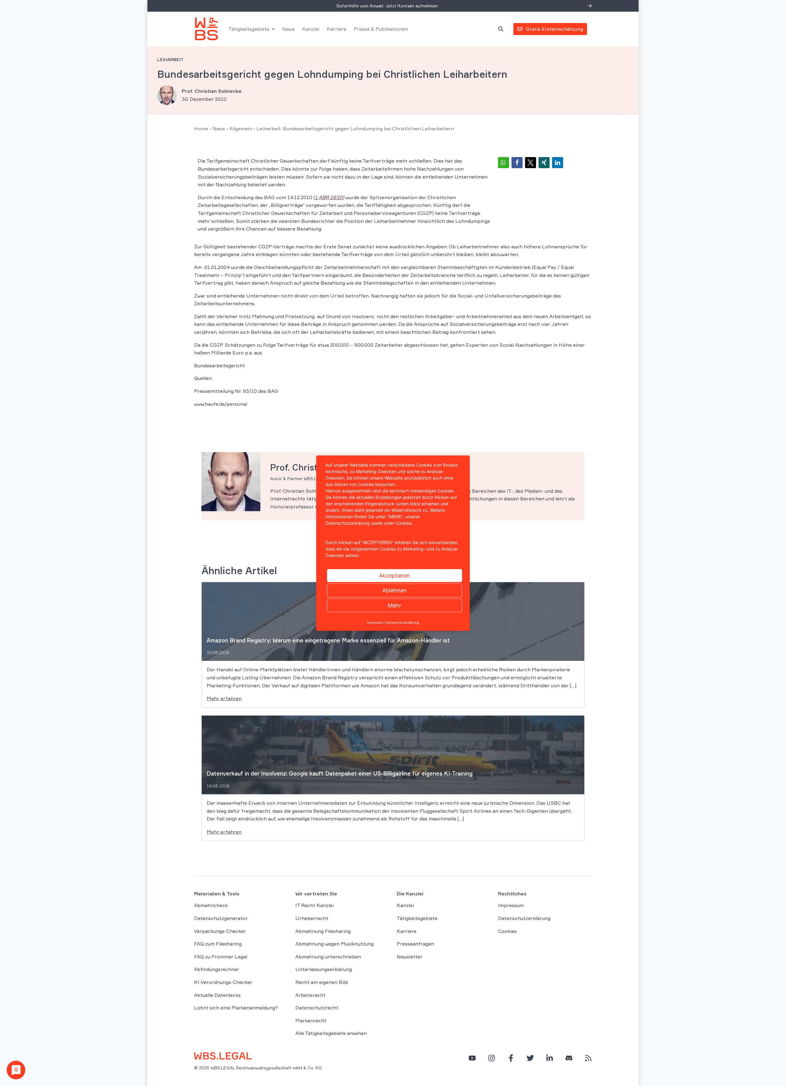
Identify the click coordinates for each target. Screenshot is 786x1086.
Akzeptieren (394, 575)
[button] (503, 162)
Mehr (394, 605)
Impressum (511, 905)
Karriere (336, 29)
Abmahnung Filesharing (323, 931)
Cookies (507, 931)
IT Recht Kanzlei (314, 905)
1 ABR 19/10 (329, 197)
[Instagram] (491, 1058)
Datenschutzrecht (316, 1008)
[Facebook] (511, 1058)
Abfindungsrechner (216, 969)
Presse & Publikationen (381, 29)
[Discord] (569, 1058)
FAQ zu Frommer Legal (220, 957)
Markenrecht (310, 1020)
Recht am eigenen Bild (321, 982)
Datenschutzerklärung (524, 918)
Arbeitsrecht (310, 995)
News (288, 29)
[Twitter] (530, 1058)
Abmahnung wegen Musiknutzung (334, 944)
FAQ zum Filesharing (218, 944)
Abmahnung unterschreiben (328, 957)
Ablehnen (394, 590)
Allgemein (240, 128)
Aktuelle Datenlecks (217, 995)
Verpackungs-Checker (220, 931)
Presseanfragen (415, 944)
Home (201, 128)
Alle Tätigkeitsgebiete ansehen (331, 1033)
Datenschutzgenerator (221, 918)
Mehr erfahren (224, 698)
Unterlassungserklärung (323, 969)
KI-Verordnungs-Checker (223, 982)
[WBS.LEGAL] (206, 29)
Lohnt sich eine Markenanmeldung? (236, 1008)
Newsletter (409, 957)
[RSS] (588, 1058)
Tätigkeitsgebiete (248, 29)
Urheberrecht (311, 918)
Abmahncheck (211, 905)
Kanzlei (310, 29)
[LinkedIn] (549, 1058)
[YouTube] (472, 1058)
